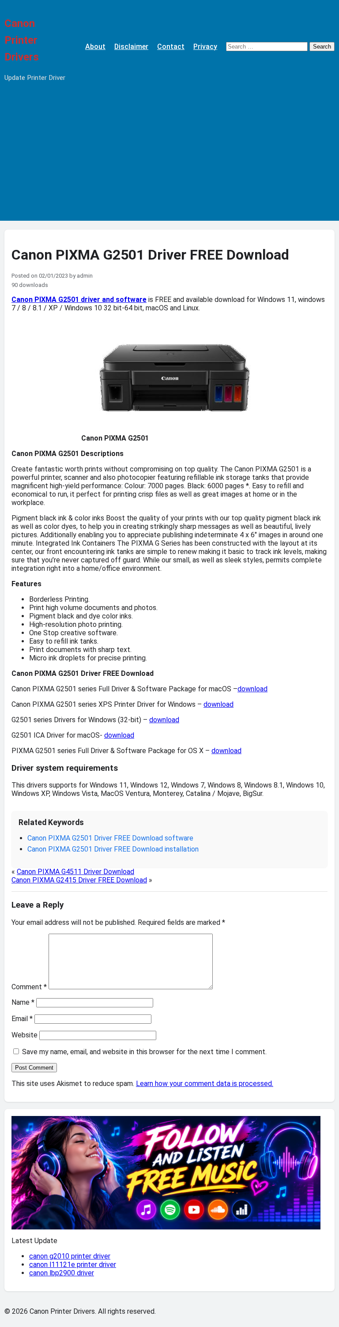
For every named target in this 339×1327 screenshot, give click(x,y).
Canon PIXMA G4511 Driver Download (75, 871)
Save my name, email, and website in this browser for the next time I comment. (144, 1052)
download (252, 689)
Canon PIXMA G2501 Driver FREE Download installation (113, 849)
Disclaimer (131, 46)
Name (22, 1002)
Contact (171, 46)
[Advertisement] (169, 159)
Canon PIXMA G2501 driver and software (79, 299)
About (95, 46)
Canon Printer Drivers (21, 40)
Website (24, 1035)
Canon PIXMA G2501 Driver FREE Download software (110, 838)
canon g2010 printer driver (69, 1256)
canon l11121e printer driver (72, 1264)
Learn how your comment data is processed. (204, 1083)
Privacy (205, 46)
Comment (29, 987)
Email (22, 1018)
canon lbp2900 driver (61, 1273)
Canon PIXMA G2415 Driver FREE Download (79, 880)
